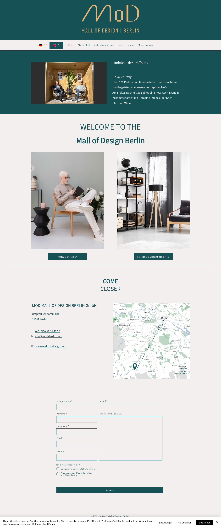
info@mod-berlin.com (48, 336)
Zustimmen (204, 522)
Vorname (60, 414)
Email (59, 438)
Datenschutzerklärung (43, 524)
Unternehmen (63, 401)
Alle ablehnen (185, 522)
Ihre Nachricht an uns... (111, 414)
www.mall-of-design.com (50, 346)
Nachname (61, 426)
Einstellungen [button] (165, 522)
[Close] (217, 522)
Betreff (102, 401)
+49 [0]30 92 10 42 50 (47, 331)
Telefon (60, 451)
